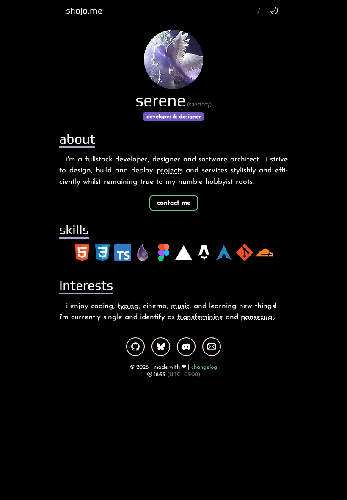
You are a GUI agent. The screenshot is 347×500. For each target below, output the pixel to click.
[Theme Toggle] (274, 10)
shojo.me (84, 11)
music (180, 306)
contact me (173, 203)
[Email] (211, 346)
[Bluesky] (160, 346)
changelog (204, 367)
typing (128, 306)
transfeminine (200, 317)
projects (170, 170)
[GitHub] (135, 346)
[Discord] (186, 346)
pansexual (257, 317)
